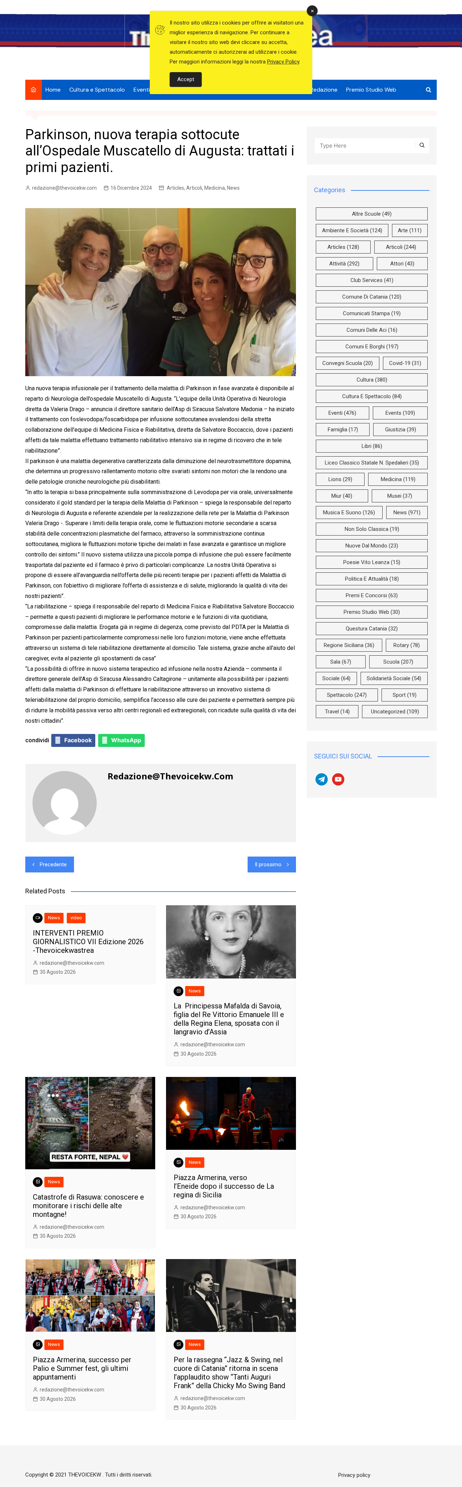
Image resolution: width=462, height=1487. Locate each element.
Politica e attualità (372, 579)
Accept (185, 79)
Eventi (142, 89)
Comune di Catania (371, 297)
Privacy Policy (283, 61)
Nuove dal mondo (371, 545)
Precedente (53, 864)
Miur (341, 496)
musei (399, 496)
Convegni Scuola (347, 363)
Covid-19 (405, 363)
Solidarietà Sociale (394, 678)
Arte (410, 230)
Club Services (371, 280)
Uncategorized (395, 711)
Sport (405, 695)
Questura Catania (372, 628)
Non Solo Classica (372, 529)
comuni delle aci (371, 330)
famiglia (343, 429)
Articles (175, 188)
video (76, 917)
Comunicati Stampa (372, 313)
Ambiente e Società (352, 230)
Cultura (372, 380)
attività (344, 263)
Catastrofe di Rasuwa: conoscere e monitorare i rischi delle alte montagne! (88, 1206)
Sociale (336, 678)
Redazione (323, 89)
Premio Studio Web (371, 89)
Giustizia (400, 429)
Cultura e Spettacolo (97, 89)
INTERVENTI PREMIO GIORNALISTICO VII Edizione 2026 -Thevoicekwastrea (88, 942)
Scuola (398, 662)
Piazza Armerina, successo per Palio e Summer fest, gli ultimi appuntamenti (82, 1368)
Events (400, 413)
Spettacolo (347, 695)
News (233, 188)
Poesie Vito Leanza (371, 562)
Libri (372, 446)
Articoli (194, 188)
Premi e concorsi (372, 595)
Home (53, 89)
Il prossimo (268, 864)
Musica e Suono (349, 512)
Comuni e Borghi (371, 346)
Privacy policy (354, 1475)
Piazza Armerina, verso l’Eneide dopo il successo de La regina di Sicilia (224, 1186)
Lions (340, 479)
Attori (402, 263)
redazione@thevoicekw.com (64, 188)
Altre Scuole (372, 214)
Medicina (214, 188)
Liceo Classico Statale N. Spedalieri (372, 462)
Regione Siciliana (349, 645)
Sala (340, 662)
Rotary (406, 645)
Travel (337, 711)
